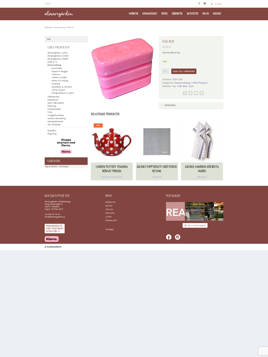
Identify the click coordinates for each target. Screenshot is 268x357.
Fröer (49, 112)
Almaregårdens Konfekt (58, 55)
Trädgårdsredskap (55, 115)
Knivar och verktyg (60, 80)
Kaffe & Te (52, 62)
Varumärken (57, 68)
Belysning (51, 106)
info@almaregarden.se (55, 216)
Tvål (179, 86)
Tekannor (56, 74)
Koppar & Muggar (60, 71)
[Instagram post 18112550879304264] (214, 211)
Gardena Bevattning (56, 118)
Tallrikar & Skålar (59, 77)
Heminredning (59, 27)
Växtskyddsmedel (55, 121)
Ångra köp (52, 133)
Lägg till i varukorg (184, 71)
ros (174, 86)
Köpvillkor (51, 130)
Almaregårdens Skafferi (57, 59)
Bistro (164, 13)
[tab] (191, 105)
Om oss (205, 13)
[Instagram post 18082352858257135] (194, 211)
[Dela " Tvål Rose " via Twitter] (190, 93)
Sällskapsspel (53, 96)
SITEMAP (109, 229)
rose (191, 86)
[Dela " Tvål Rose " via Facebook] (185, 93)
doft (185, 86)
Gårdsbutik (177, 13)
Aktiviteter (192, 13)
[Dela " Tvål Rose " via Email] (196, 93)
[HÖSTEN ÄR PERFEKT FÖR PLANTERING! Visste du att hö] (175, 211)
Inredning (56, 83)
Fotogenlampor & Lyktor (63, 93)
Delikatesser (53, 99)
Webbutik (133, 13)
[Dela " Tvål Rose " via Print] (202, 93)
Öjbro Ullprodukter (55, 103)
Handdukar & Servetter (62, 86)
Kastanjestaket (150, 13)
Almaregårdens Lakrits (57, 52)
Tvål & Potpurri (199, 82)
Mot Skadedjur (54, 124)
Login (48, 4)
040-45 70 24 (54, 214)
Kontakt (217, 13)
